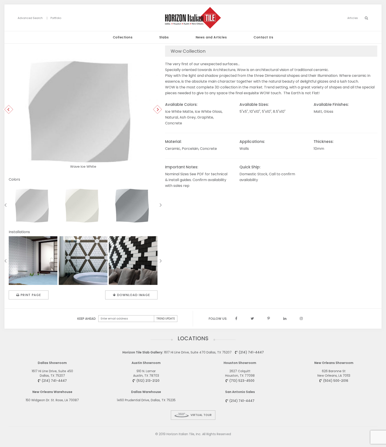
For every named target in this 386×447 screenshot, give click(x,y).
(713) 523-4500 (241, 380)
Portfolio (55, 18)
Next (157, 109)
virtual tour (201, 415)
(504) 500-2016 (335, 380)
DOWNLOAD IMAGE (133, 295)
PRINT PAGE (31, 295)
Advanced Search (30, 18)
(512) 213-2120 (147, 380)
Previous (9, 109)
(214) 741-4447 (251, 352)
